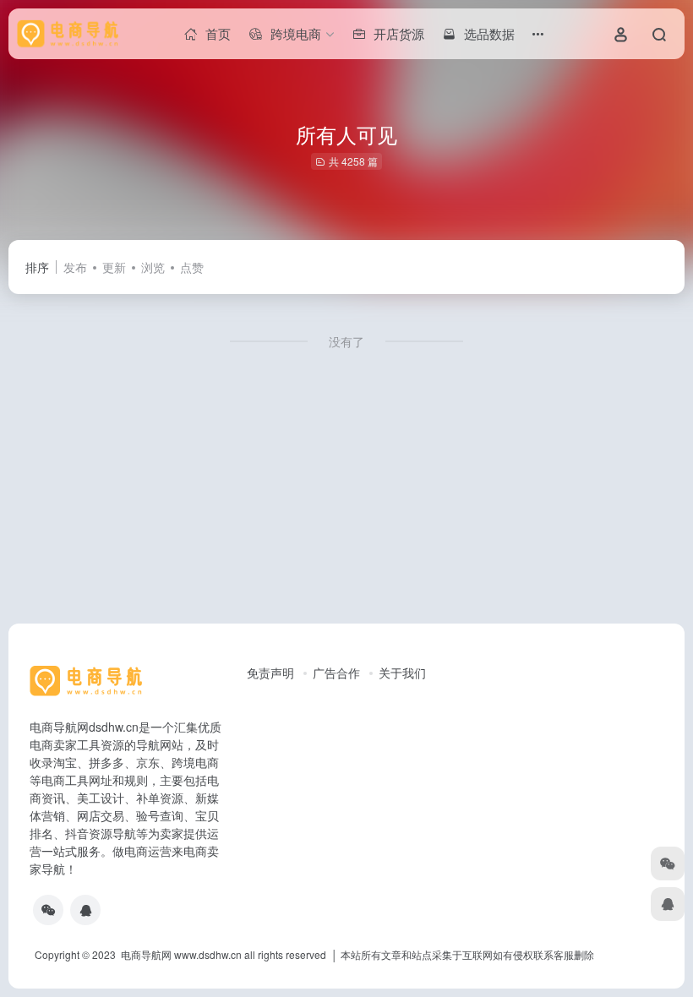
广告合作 (336, 672)
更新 (114, 267)
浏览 (153, 267)
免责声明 (270, 672)
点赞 (192, 267)
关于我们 (402, 672)
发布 (75, 267)
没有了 (346, 341)
